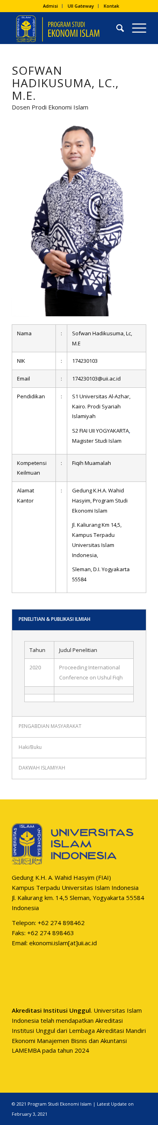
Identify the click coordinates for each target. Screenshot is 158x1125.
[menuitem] (50, 6)
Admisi (50, 6)
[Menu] (135, 28)
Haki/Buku (30, 747)
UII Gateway (81, 6)
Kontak (111, 6)
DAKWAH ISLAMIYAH (42, 767)
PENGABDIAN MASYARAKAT (50, 726)
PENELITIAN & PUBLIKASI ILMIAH (54, 619)
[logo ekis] (65, 28)
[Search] (116, 28)
